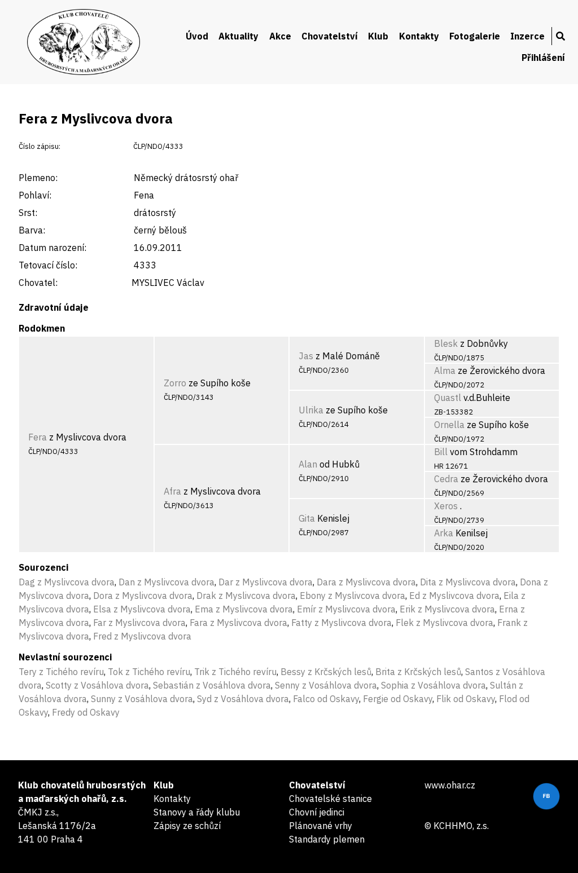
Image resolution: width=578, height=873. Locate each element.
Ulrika (311, 410)
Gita (307, 518)
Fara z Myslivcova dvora (238, 622)
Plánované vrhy (320, 825)
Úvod (197, 36)
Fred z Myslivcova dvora (142, 636)
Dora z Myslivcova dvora (142, 595)
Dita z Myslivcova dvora (468, 582)
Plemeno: (38, 177)
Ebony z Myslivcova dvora (352, 595)
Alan (308, 464)
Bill (441, 451)
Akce (280, 36)
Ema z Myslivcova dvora (244, 609)
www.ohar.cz (449, 785)
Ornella (449, 424)
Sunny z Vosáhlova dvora (142, 698)
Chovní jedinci (316, 812)
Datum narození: (52, 247)
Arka (443, 533)
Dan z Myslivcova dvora (166, 582)
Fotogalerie (474, 36)
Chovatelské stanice (330, 798)
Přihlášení (543, 57)
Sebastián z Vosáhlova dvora (212, 685)
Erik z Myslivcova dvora (447, 609)
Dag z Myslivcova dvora (67, 582)
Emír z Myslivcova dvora (346, 609)
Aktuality (238, 36)
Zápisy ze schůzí (187, 825)
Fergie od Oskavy (397, 698)
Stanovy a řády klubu (197, 812)
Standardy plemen (327, 839)
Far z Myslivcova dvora (139, 622)
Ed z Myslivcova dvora (454, 595)
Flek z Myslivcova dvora (444, 622)
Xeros (446, 506)
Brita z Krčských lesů (418, 671)
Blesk (446, 343)
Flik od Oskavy (465, 698)
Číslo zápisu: (39, 146)
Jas (306, 355)
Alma (445, 370)
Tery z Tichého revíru (61, 671)
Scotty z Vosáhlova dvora (97, 685)
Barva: (32, 230)
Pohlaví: (35, 195)
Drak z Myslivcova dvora (246, 595)
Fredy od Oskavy (86, 712)
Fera (37, 437)
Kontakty (419, 36)
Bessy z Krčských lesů (326, 671)
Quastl (447, 397)
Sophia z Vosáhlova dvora (433, 685)
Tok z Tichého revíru (149, 671)
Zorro (175, 383)
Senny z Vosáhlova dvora (326, 685)
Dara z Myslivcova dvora (366, 582)
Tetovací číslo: (48, 265)
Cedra (446, 478)
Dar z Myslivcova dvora (265, 582)
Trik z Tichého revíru (235, 671)
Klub (378, 36)
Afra (172, 491)
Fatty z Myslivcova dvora (341, 622)
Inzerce (527, 36)
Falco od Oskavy (326, 698)
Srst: (28, 212)
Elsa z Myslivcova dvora (142, 609)
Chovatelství (329, 36)
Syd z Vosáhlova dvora (243, 698)
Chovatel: (38, 282)
